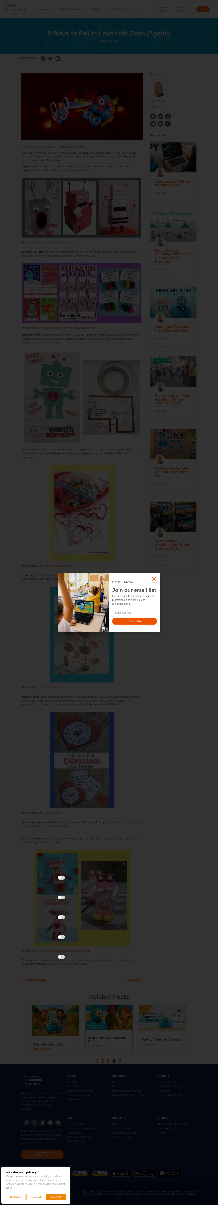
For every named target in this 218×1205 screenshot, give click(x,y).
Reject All (36, 1197)
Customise (15, 1197)
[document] (109, 602)
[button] (154, 579)
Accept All (55, 1197)
